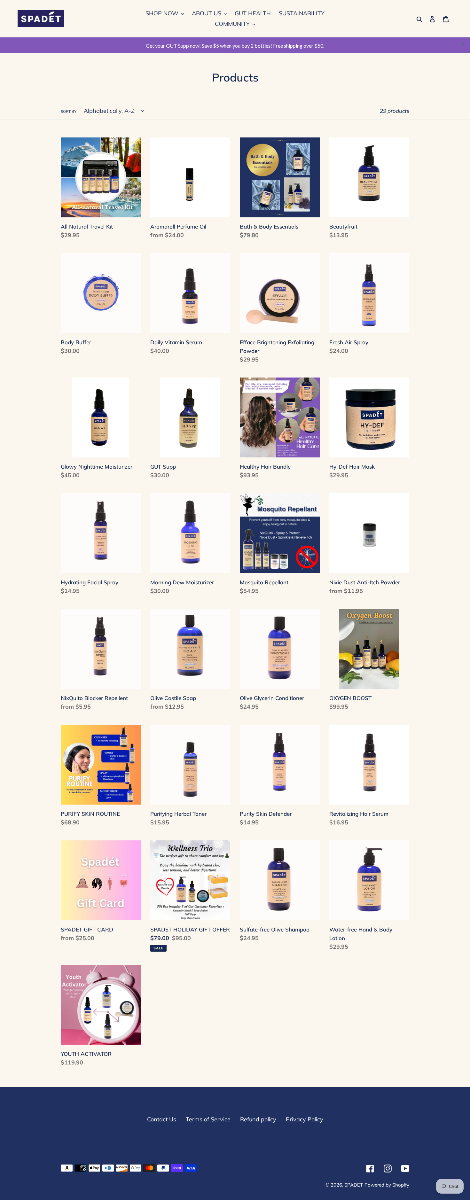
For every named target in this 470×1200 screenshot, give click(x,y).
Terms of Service (208, 1119)
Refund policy (258, 1119)
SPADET (353, 1185)
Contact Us (161, 1119)
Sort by (68, 111)
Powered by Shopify (386, 1185)
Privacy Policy (304, 1119)
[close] (463, 44)
